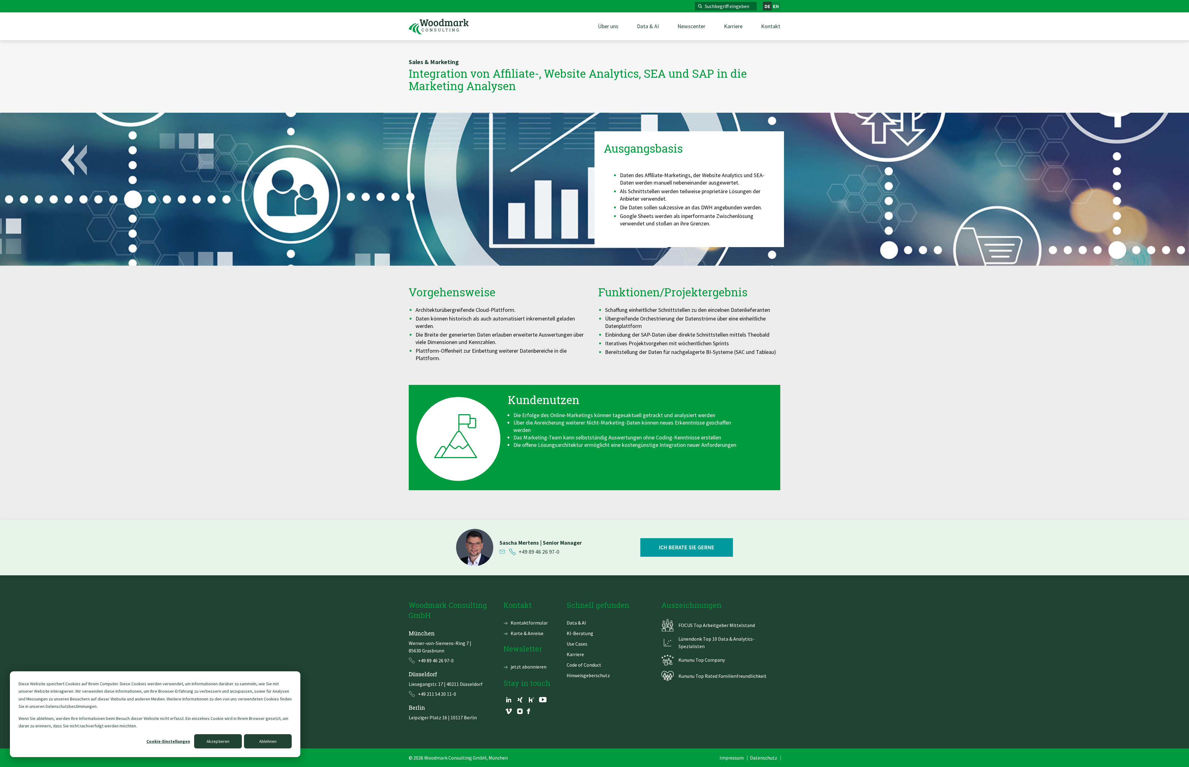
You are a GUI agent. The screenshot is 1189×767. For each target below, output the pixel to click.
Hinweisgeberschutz (588, 675)
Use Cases (577, 644)
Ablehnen (268, 741)
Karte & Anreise (527, 633)
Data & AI (576, 623)
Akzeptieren (218, 741)
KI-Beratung (580, 633)
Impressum (732, 758)
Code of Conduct (584, 665)
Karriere (575, 654)
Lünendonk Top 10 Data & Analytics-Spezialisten (716, 642)
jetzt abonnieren (529, 667)
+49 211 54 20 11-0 (437, 694)
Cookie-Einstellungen (168, 741)
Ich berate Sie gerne (686, 547)
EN (776, 6)
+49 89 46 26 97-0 (539, 551)
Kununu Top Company (701, 660)
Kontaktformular (529, 623)
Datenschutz (763, 758)
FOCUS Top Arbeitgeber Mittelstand (716, 625)
